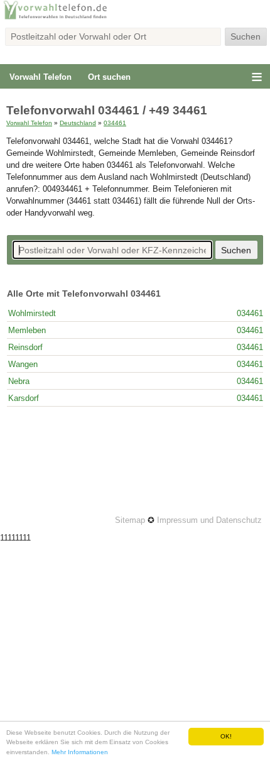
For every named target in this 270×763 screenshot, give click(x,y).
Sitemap (130, 520)
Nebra (19, 381)
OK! (226, 736)
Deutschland (78, 122)
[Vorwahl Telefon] (135, 18)
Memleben (27, 330)
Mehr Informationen (79, 752)
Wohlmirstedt (32, 313)
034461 (115, 122)
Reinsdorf (25, 347)
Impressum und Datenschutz (209, 520)
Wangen (23, 364)
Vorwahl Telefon (40, 77)
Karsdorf (23, 398)
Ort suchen (109, 77)
